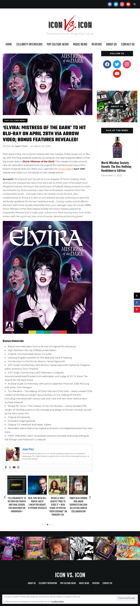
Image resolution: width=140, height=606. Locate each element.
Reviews (97, 44)
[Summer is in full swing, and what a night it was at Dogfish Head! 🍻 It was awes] (35, 548)
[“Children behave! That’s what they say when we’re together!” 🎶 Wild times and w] (58, 548)
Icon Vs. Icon (70, 575)
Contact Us (128, 44)
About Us (111, 44)
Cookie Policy (57, 602)
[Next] (90, 497)
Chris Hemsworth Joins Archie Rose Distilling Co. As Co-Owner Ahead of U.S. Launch (78, 504)
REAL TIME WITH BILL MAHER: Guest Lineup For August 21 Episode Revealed (16, 503)
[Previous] (5, 497)
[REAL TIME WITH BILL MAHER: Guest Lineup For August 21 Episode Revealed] (16, 477)
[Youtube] (14, 467)
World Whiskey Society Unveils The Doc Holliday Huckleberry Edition (116, 166)
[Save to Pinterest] (137, 309)
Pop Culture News (58, 44)
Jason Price (21, 146)
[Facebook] (6, 467)
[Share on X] (137, 296)
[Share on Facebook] (137, 303)
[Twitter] (10, 467)
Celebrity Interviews (29, 44)
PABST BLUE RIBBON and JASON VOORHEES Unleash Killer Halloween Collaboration (58, 505)
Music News (80, 44)
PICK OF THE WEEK (117, 130)
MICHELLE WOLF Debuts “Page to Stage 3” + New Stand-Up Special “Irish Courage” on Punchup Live (37, 506)
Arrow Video (65, 169)
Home (9, 44)
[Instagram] (18, 467)
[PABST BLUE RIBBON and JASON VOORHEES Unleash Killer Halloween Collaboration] (57, 477)
